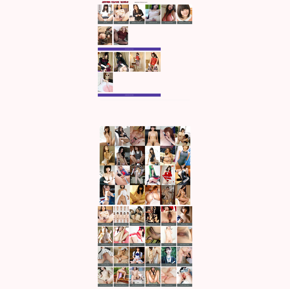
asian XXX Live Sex (129, 95)
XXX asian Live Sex (129, 49)
